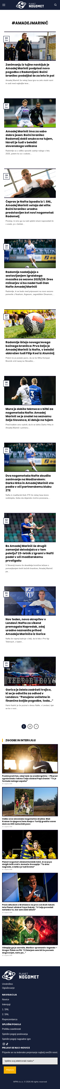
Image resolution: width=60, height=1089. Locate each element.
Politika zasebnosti (11, 1029)
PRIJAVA (10, 1070)
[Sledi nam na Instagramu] (4, 1044)
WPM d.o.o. (18, 1082)
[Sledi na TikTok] (7, 1044)
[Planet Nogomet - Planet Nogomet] (30, 4)
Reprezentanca (9, 1019)
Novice (5, 999)
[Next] (36, 726)
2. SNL (5, 1014)
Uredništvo (7, 984)
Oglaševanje (8, 988)
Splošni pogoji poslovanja (15, 1034)
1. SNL (5, 1009)
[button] (3, 4)
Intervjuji (6, 1004)
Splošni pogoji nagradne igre (16, 1039)
